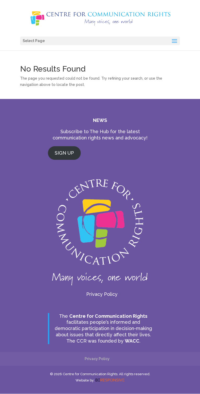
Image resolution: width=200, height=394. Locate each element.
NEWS (100, 120)
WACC (132, 341)
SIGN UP (64, 153)
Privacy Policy (101, 294)
